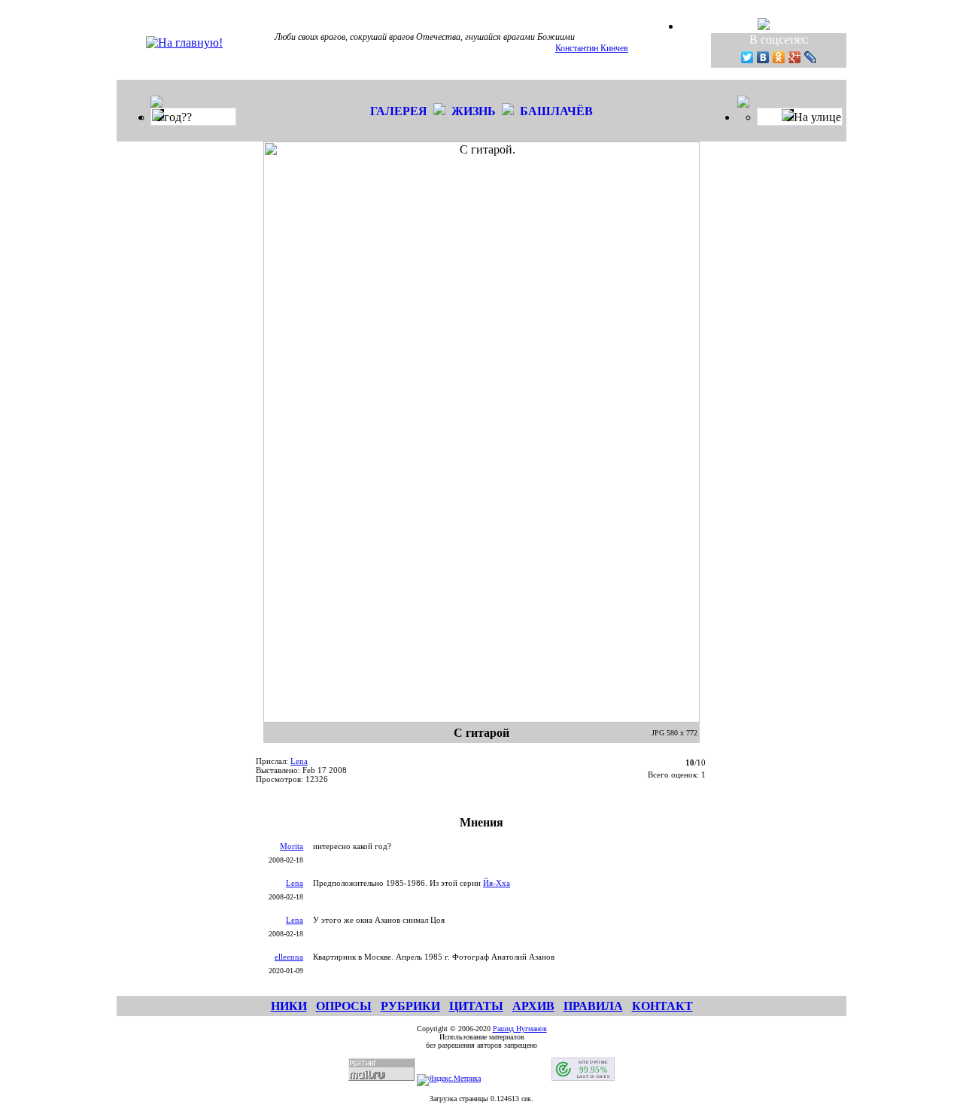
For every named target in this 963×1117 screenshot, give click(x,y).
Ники (289, 1006)
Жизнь (473, 111)
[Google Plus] (795, 57)
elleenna (289, 956)
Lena (299, 760)
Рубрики (410, 1006)
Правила (593, 1006)
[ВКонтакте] (763, 57)
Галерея (398, 111)
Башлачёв (556, 111)
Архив (533, 1006)
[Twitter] (747, 57)
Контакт (662, 1006)
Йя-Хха (496, 882)
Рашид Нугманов (520, 1028)
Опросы (344, 1006)
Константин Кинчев (591, 48)
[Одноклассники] (779, 57)
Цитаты (476, 1006)
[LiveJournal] (811, 57)
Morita (291, 846)
